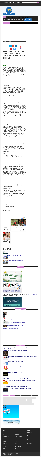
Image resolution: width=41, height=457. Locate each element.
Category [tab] (9, 395)
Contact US (18, 19)
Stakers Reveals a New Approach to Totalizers (15, 372)
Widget (4, 448)
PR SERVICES (13, 17)
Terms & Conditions (6, 445)
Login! (14, 2)
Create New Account (7, 2)
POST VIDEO (13, 19)
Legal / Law (25, 401)
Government (29, 399)
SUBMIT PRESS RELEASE (25, 17)
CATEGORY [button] (8, 17)
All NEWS (18, 2)
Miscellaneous (6, 403)
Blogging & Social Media (21, 397)
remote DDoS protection (32, 294)
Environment (15, 399)
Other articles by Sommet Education (10, 215)
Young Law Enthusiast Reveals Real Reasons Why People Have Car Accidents (14, 370)
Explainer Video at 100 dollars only (12, 269)
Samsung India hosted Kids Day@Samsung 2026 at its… (16, 260)
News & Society (12, 403)
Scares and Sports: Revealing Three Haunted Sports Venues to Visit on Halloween (15, 350)
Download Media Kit (28, 19)
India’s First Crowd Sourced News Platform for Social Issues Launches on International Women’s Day (22, 357)
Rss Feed (4, 439)
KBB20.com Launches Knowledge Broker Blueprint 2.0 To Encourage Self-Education (15, 377)
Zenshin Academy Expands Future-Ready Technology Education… (15, 251)
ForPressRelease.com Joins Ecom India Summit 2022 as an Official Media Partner (20, 388)
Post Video (5, 438)
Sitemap (4, 441)
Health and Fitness (7, 401)
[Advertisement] (20, 32)
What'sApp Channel (31, 444)
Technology (31, 403)
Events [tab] (32, 395)
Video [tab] (20, 395)
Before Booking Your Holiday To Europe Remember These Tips (12, 385)
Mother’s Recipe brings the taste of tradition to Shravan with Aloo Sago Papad (22, 22)
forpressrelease (11, 453)
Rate (20, 48)
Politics (18, 403)
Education (9, 41)
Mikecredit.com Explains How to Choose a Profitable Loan (16, 361)
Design (5, 399)
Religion (22, 403)
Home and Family (14, 401)
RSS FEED (5, 446)
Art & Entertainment (7, 397)
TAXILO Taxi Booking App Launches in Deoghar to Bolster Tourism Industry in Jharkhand (21, 366)
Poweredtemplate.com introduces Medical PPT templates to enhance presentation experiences (22, 380)
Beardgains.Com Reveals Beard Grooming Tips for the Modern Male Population (19, 351)
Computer (33, 397)
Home (5, 41)
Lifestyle (30, 401)
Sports (27, 403)
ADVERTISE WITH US (7, 19)
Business (28, 397)
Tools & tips (5, 432)
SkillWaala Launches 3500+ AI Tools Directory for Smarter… (15, 256)
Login (22, 19)
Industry (20, 401)
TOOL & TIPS (18, 17)
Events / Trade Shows (22, 399)
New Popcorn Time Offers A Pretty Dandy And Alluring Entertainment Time (13, 348)
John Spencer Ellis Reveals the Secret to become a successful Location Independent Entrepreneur (17, 378)
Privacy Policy (5, 443)
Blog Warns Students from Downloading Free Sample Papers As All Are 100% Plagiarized (16, 347)
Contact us (5, 434)
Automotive (13, 397)
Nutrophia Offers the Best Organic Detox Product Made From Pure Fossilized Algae (15, 386)
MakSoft (17, 453)
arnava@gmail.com (30, 437)
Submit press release (6, 436)
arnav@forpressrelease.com (32, 442)
